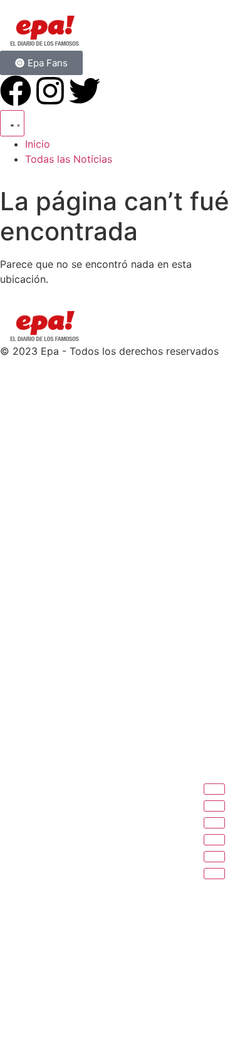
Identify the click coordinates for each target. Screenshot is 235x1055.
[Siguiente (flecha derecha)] (214, 873)
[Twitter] (84, 90)
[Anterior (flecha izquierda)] (214, 856)
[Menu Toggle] (12, 123)
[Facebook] (15, 90)
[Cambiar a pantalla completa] (214, 806)
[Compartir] (214, 822)
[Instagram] (50, 90)
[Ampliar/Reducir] (214, 789)
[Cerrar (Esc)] (214, 839)
